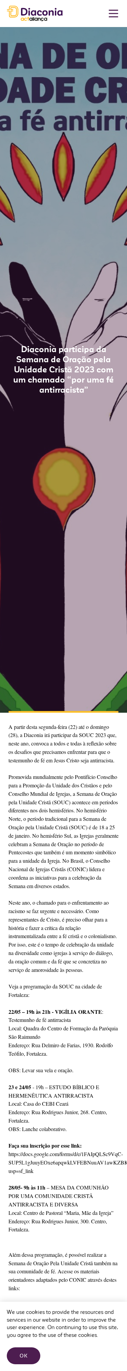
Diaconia (35, 13)
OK (24, 1355)
